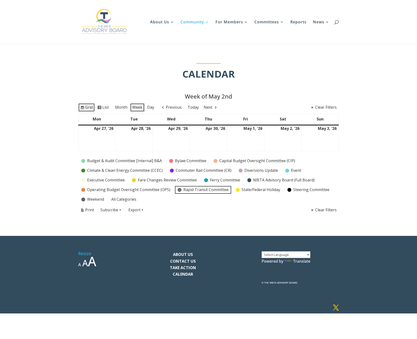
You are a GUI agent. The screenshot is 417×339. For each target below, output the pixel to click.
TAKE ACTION (183, 267)
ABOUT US (183, 254)
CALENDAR (183, 274)
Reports (298, 22)
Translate (301, 261)
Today (193, 107)
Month (121, 107)
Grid (86, 108)
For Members (229, 22)
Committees (266, 22)
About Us (159, 22)
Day (150, 107)
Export (134, 210)
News (318, 22)
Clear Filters (326, 107)
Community (192, 22)
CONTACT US (183, 261)
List (103, 108)
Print (87, 210)
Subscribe (109, 210)
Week (137, 107)
